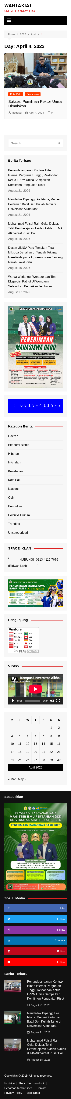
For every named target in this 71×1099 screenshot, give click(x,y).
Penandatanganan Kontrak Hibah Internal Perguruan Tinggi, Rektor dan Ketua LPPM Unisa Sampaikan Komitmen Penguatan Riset (33, 177)
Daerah (13, 436)
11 (19, 743)
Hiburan (13, 453)
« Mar (12, 779)
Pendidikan (33, 94)
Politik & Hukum (19, 515)
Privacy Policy (13, 1092)
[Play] (13, 701)
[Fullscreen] (58, 701)
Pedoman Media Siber (18, 1088)
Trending (14, 523)
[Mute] (52, 701)
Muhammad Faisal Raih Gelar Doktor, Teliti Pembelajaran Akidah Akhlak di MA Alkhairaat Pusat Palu (35, 228)
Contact (41, 1088)
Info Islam (14, 462)
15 (51, 743)
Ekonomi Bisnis (18, 444)
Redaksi (17, 112)
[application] (35, 689)
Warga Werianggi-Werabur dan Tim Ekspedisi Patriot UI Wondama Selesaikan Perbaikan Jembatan (31, 281)
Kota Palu (15, 94)
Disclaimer (33, 1092)
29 (51, 760)
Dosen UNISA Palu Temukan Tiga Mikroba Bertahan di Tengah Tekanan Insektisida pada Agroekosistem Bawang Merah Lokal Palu (35, 255)
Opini (11, 497)
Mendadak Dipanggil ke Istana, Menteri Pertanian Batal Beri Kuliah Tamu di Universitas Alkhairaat (34, 204)
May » (22, 779)
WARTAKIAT (18, 5)
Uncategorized (18, 532)
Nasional (14, 488)
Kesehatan (15, 471)
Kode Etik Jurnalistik (31, 1083)
